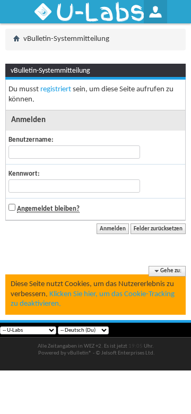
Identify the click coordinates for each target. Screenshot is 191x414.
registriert (55, 89)
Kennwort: (24, 173)
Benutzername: (31, 139)
